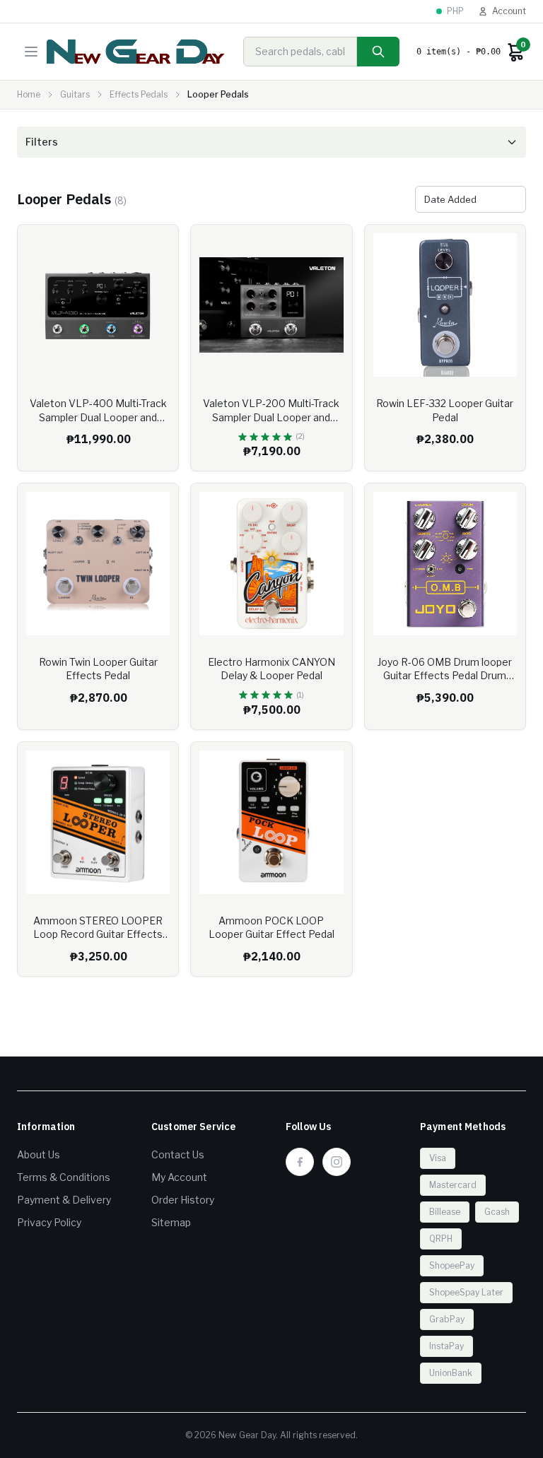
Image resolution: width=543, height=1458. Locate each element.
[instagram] (336, 1162)
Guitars (75, 94)
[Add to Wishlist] (157, 246)
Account (509, 11)
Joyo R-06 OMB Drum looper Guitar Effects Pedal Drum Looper (445, 675)
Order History (182, 1200)
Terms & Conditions (63, 1177)
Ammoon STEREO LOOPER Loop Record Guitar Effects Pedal (98, 934)
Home (28, 94)
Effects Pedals (139, 94)
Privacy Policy (49, 1222)
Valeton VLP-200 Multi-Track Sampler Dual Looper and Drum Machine (271, 417)
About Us (38, 1154)
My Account (179, 1177)
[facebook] (300, 1162)
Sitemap (171, 1222)
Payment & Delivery (64, 1200)
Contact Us (177, 1154)
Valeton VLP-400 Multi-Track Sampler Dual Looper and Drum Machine (98, 417)
